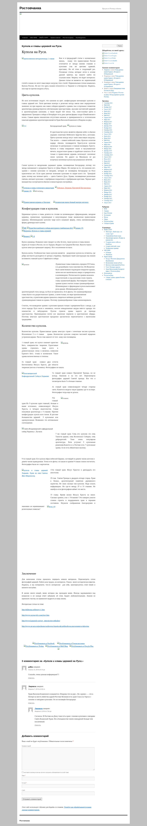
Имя (23, 775)
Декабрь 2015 (108, 151)
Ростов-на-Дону (68, 37)
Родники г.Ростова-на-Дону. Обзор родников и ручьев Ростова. (114, 95)
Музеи (106, 217)
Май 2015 (107, 163)
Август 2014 (107, 178)
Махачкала (109, 254)
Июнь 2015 (107, 161)
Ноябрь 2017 (108, 107)
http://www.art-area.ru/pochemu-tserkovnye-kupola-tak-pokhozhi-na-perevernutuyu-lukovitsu (55, 626)
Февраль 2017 (108, 121)
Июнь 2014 (107, 182)
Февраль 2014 (108, 190)
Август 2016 (107, 134)
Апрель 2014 (107, 186)
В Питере (108, 252)
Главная (25, 37)
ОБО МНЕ (33, 37)
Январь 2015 (107, 171)
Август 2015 (107, 157)
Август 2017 (107, 109)
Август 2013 (107, 202)
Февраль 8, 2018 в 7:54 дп (43, 711)
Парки (106, 219)
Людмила (38, 708)
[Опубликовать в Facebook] (43, 643)
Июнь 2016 (107, 138)
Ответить (31, 678)
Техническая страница (112, 248)
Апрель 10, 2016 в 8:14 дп (36, 670)
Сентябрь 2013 (108, 200)
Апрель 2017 (107, 117)
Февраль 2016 (108, 146)
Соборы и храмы (109, 223)
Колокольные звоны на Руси (114, 263)
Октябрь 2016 (108, 130)
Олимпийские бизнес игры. (113, 236)
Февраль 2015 (108, 169)
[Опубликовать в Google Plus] (81, 646)
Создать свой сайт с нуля (113, 246)
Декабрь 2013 (108, 194)
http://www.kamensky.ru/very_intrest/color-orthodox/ (41, 620)
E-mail (24, 783)
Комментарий (26, 746)
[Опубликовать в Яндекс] (58, 649)
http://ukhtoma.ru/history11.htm (33, 609)
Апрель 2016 (107, 142)
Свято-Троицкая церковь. (113, 267)
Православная (55, 37)
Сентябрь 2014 (108, 175)
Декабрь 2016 (108, 126)
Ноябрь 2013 (108, 196)
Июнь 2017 (107, 113)
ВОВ (105, 209)
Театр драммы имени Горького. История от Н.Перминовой (113, 72)
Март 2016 (107, 144)
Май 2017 (107, 115)
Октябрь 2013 (108, 198)
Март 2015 (107, 167)
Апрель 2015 (107, 165)
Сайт (23, 790)
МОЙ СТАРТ (43, 37)
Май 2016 (107, 140)
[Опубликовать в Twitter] (34, 646)
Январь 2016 (107, 148)
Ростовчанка (30, 7)
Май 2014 (107, 184)
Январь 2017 (107, 124)
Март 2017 (107, 119)
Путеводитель (81, 37)
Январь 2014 (107, 192)
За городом (107, 215)
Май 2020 (107, 105)
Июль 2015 (107, 159)
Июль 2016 (107, 136)
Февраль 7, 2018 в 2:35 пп (36, 689)
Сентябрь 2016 (108, 132)
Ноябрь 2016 (108, 128)
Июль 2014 (107, 180)
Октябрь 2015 (108, 153)
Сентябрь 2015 (108, 155)
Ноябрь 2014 (108, 173)
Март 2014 (107, 188)
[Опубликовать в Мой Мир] (56, 646)
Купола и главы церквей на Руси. (115, 265)
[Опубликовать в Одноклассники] (71, 643)
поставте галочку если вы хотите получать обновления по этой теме (46, 772)
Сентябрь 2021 (108, 103)
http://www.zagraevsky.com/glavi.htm (35, 615)
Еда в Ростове (108, 213)
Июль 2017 (107, 111)
